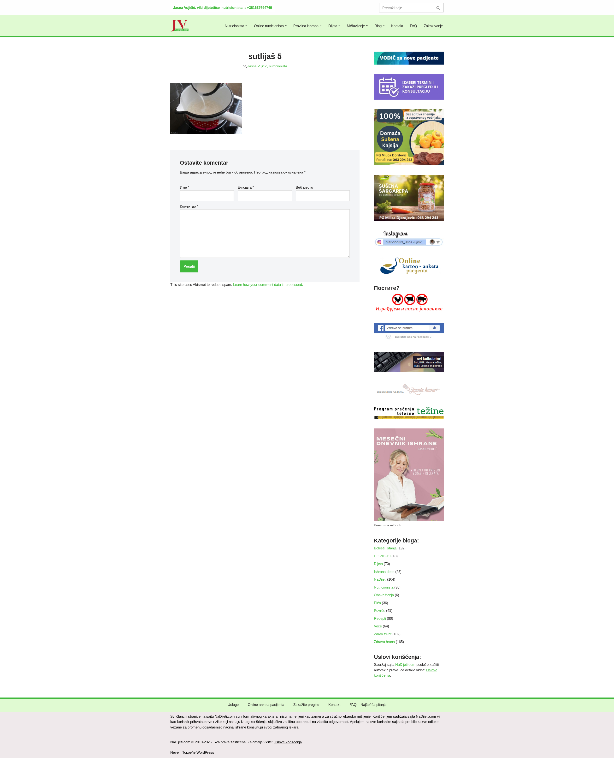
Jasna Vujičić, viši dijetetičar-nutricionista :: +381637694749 (222, 8)
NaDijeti (380, 579)
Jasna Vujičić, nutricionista (267, 66)
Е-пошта (246, 187)
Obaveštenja (384, 595)
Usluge (233, 705)
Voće (378, 626)
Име (184, 187)
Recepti (380, 618)
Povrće (379, 610)
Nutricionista (383, 587)
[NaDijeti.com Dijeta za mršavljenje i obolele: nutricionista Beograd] (179, 26)
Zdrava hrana (384, 642)
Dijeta (378, 564)
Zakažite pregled (306, 705)
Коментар (189, 206)
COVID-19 (382, 556)
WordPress (205, 752)
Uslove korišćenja (288, 742)
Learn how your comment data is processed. (268, 285)
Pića (377, 603)
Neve (174, 752)
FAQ (413, 26)
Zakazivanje (433, 26)
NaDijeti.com (405, 664)
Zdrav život (382, 634)
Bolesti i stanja (385, 548)
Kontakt (397, 26)
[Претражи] (438, 7)
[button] (246, 26)
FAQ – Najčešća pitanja (367, 705)
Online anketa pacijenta (266, 705)
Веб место (304, 187)
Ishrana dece (384, 572)
